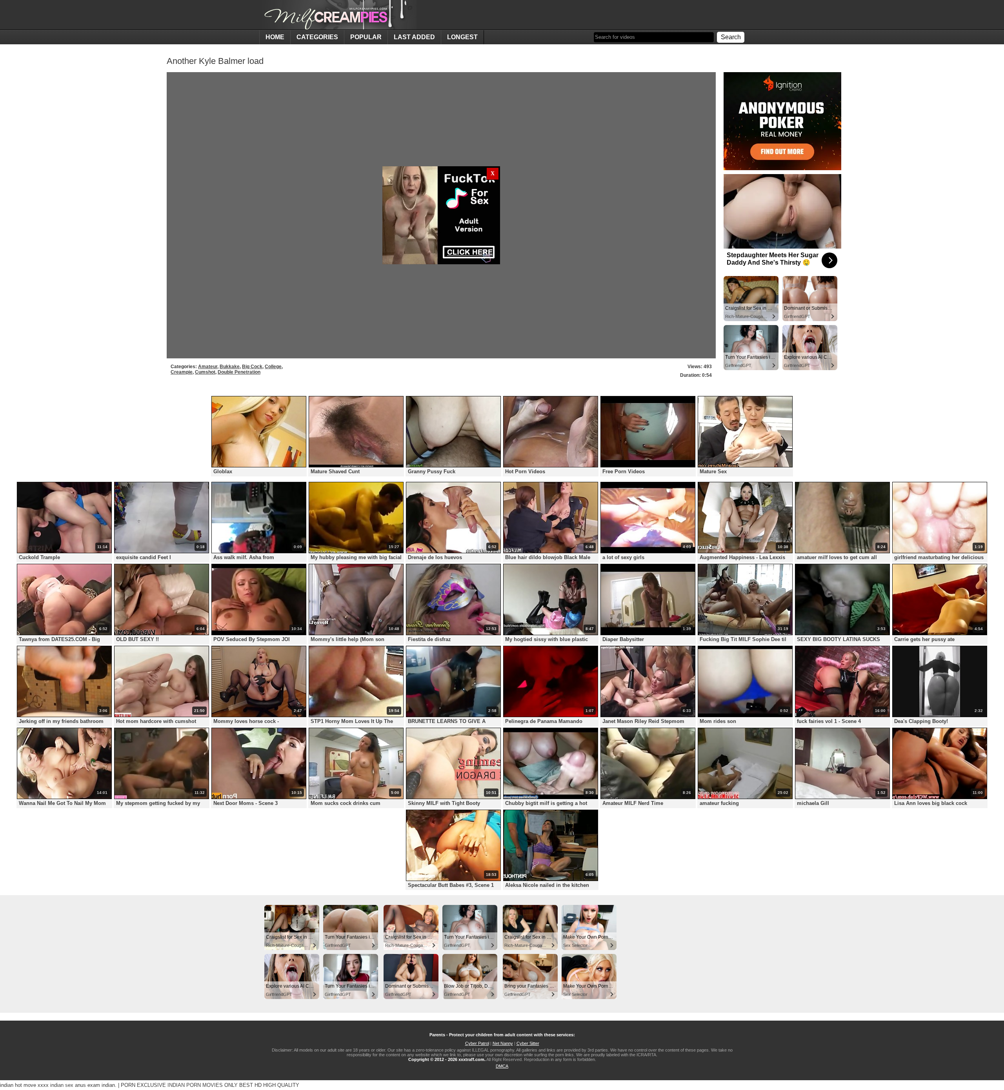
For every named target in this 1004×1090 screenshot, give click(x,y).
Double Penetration (239, 372)
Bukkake (230, 366)
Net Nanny (503, 1043)
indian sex (61, 1085)
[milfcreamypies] (338, 14)
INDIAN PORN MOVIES (195, 1085)
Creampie (182, 372)
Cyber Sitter (528, 1043)
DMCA (502, 1066)
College (273, 366)
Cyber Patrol (477, 1043)
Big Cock (252, 366)
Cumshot (205, 372)
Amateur (207, 366)
